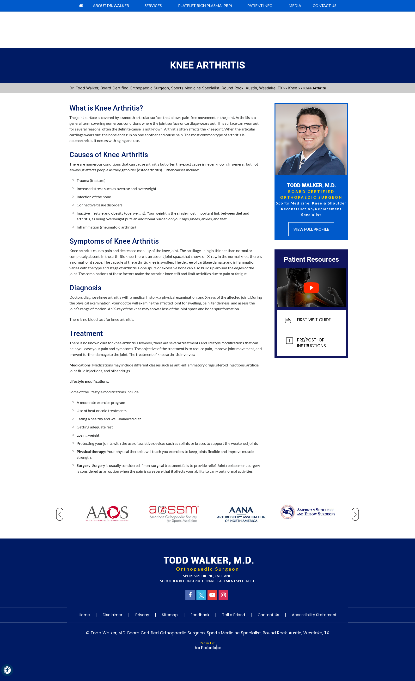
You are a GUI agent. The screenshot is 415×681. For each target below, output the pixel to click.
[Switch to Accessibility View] (7, 670)
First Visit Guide (314, 320)
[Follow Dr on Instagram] (223, 595)
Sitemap (170, 615)
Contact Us (268, 615)
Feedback (199, 615)
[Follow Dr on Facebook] (190, 595)
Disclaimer (112, 615)
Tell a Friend (233, 615)
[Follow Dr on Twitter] (201, 595)
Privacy (142, 615)
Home (84, 615)
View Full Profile (311, 229)
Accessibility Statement (314, 615)
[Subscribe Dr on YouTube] (212, 595)
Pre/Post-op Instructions (311, 343)
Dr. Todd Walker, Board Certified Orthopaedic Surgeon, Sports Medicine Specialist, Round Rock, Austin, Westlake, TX (175, 88)
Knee (293, 88)
